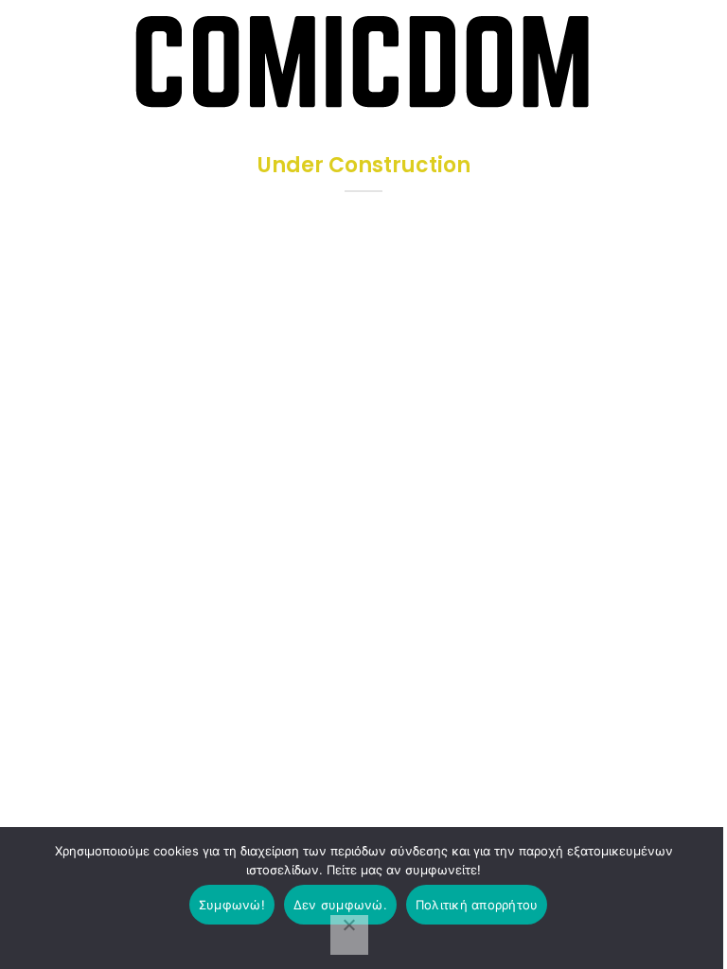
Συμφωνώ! (232, 904)
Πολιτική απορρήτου (477, 904)
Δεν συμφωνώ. (340, 904)
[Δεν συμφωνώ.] (349, 935)
